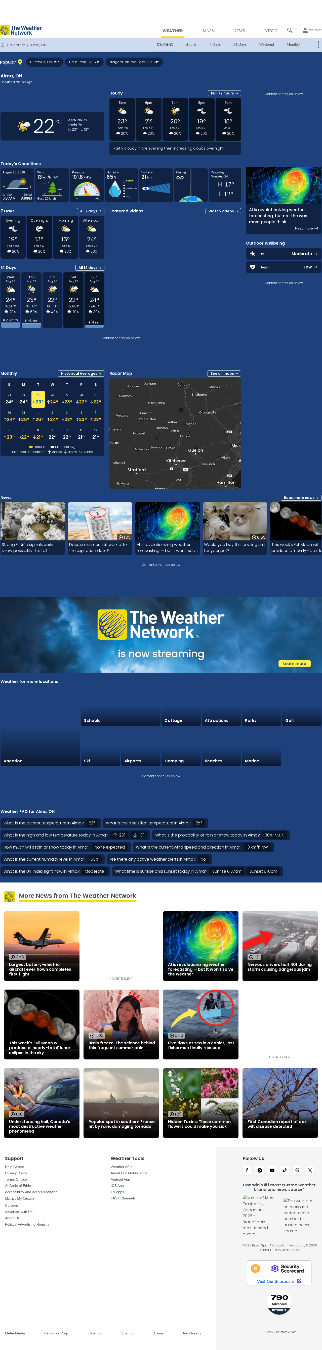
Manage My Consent (19, 1198)
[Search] (289, 30)
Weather (17, 45)
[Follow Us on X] (310, 1171)
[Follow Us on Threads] (297, 1171)
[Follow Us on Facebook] (247, 1171)
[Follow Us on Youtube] (272, 1171)
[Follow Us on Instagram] (259, 1171)
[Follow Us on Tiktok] (284, 1171)
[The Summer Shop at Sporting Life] (301, 747)
